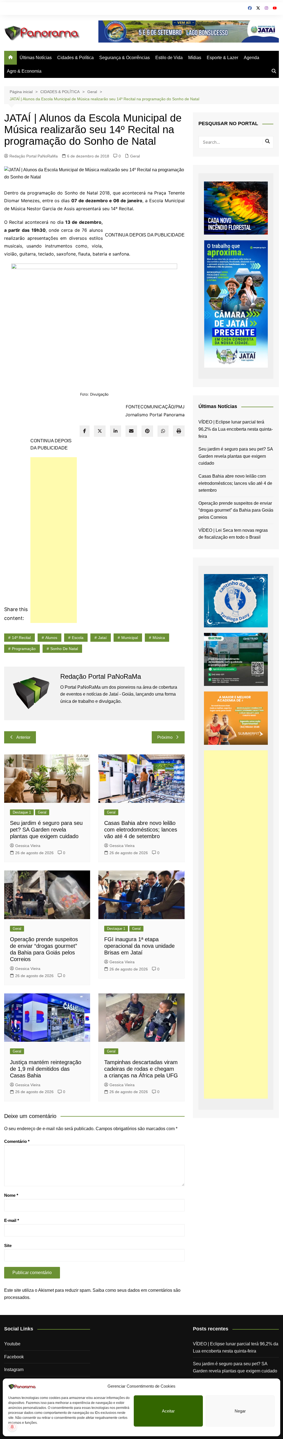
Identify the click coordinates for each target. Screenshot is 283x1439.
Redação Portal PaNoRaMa (33, 156)
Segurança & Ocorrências (124, 57)
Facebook (14, 1356)
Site (8, 1245)
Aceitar (168, 1411)
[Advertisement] (53, 540)
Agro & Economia (24, 71)
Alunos (51, 637)
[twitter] (100, 431)
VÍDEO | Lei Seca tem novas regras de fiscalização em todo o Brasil (233, 534)
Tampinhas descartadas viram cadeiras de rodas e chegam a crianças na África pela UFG (141, 1068)
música (159, 637)
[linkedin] (115, 431)
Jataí (102, 637)
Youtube (12, 1343)
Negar (240, 1411)
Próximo (164, 737)
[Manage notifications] (12, 1426)
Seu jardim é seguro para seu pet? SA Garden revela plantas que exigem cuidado (46, 829)
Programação (24, 648)
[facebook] (85, 431)
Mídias (194, 57)
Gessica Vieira (27, 845)
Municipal (129, 637)
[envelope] (131, 431)
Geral (135, 156)
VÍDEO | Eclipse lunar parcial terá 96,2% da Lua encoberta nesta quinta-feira (235, 429)
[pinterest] (147, 431)
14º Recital (21, 637)
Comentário (17, 1141)
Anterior (23, 737)
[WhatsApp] (163, 431)
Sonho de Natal (64, 648)
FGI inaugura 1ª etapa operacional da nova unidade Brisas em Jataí (139, 946)
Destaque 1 (22, 812)
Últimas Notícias (36, 57)
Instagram (13, 1369)
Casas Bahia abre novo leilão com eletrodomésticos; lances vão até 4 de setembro (140, 829)
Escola (77, 637)
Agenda (251, 57)
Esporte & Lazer (222, 57)
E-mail (11, 1220)
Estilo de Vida (169, 57)
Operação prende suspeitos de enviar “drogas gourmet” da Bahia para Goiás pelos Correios (235, 510)
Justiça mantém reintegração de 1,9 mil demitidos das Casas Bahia (45, 1068)
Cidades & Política (75, 57)
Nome (11, 1195)
